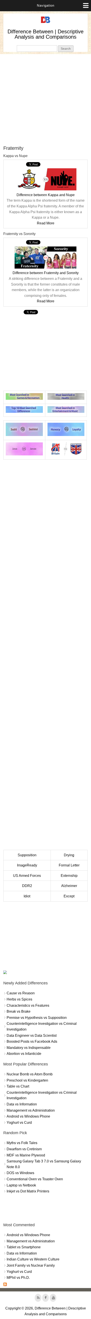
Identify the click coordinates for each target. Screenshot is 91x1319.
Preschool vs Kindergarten (27, 1080)
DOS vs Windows (20, 1173)
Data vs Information (22, 1104)
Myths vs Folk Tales (22, 1143)
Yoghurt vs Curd (19, 1122)
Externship (69, 875)
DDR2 (27, 886)
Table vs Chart (18, 1086)
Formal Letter (69, 865)
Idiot (27, 896)
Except (69, 896)
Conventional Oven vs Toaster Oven (35, 1179)
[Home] (45, 23)
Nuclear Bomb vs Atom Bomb (30, 1074)
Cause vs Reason (21, 993)
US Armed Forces (27, 875)
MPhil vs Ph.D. (18, 1277)
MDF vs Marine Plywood (26, 1155)
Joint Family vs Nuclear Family (31, 1265)
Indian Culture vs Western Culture (33, 1259)
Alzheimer (69, 886)
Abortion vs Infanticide (24, 1054)
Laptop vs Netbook (21, 1185)
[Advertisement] (45, 99)
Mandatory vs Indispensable (29, 1048)
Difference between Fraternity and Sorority (46, 273)
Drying (69, 855)
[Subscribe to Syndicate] (5, 1285)
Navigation (45, 5)
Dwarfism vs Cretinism (24, 1149)
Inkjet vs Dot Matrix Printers (28, 1191)
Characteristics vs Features (28, 1005)
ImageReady (27, 865)
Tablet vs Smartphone (24, 1247)
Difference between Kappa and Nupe (46, 195)
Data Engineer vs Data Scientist (32, 1035)
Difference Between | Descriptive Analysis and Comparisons (45, 34)
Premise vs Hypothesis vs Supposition (37, 1018)
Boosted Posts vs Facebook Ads (32, 1041)
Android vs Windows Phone (28, 1116)
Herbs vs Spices (19, 999)
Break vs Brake (18, 1011)
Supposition (27, 855)
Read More (45, 223)
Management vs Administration (31, 1110)
